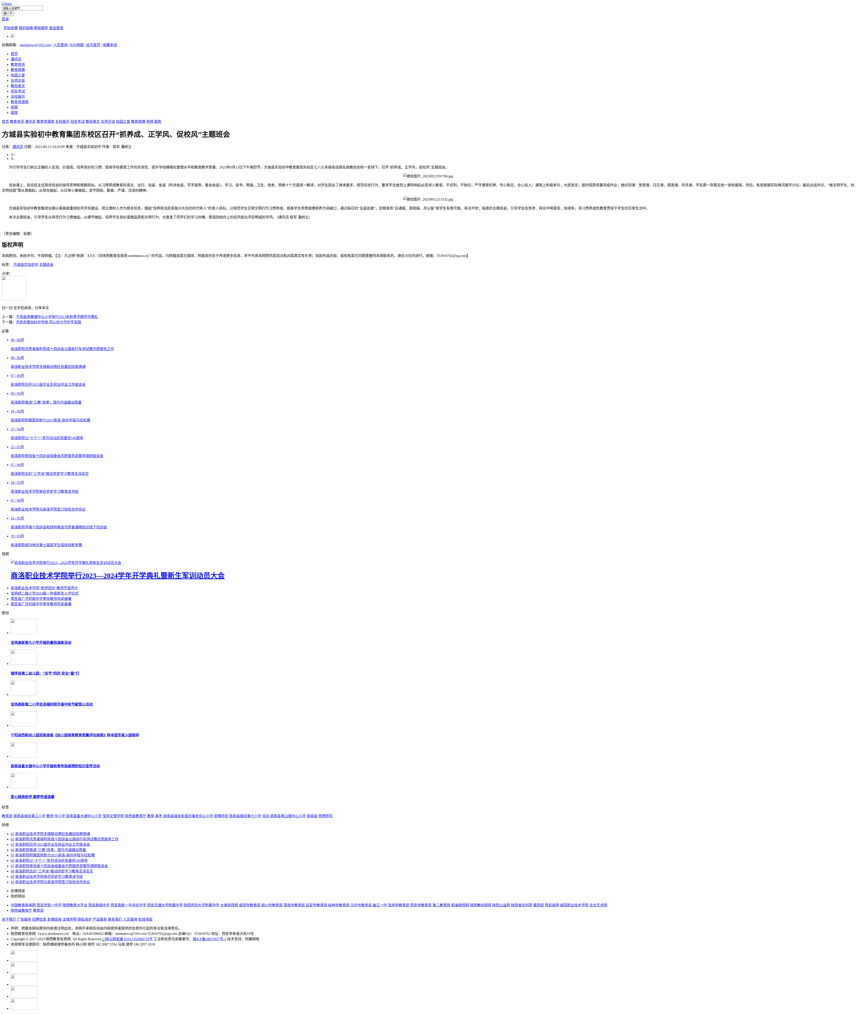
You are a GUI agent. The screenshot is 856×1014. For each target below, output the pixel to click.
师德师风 (325, 816)
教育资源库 (20, 102)
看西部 (538, 905)
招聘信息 (39, 919)
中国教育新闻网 (23, 905)
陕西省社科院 (521, 905)
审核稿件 (41, 28)
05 (12, 855)
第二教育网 (441, 905)
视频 (14, 107)
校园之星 (18, 75)
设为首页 (93, 45)
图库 (14, 113)
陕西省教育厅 (135, 816)
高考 (158, 816)
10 (12, 882)
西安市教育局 (421, 905)
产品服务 (100, 919)
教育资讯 (18, 64)
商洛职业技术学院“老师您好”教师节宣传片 (44, 588)
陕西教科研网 (480, 905)
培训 (265, 816)
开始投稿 (11, 28)
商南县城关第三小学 (29, 816)
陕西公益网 (501, 905)
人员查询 (60, 45)
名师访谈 (18, 80)
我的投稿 (26, 28)
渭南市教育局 (294, 905)
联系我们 (115, 919)
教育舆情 (18, 70)
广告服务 (24, 919)
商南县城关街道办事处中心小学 (188, 816)
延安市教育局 (316, 905)
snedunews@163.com (35, 45)
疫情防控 (221, 816)
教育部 (7, 816)
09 (12, 877)
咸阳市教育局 (249, 905)
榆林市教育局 (339, 905)
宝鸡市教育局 (398, 905)
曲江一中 (380, 905)
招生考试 (18, 91)
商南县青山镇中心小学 (288, 816)
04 (12, 850)
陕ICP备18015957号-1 (209, 939)
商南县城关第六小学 (245, 816)
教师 (50, 816)
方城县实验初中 (25, 265)
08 (12, 871)
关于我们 (9, 919)
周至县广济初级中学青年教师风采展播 (41, 599)
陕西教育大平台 (74, 905)
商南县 (312, 816)
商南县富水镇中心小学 (84, 816)
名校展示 (18, 97)
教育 (150, 816)
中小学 (59, 816)
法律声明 (69, 919)
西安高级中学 (99, 905)
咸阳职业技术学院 (574, 905)
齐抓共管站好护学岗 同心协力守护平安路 (48, 322)
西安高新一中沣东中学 (128, 905)
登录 (5, 19)
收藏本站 (110, 45)
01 (12, 834)
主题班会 (46, 265)
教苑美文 (18, 86)
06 (12, 860)
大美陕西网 (229, 905)
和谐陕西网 (460, 905)
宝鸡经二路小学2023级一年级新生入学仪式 (44, 593)
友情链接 (54, 919)
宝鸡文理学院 (113, 816)
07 (12, 866)
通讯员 (16, 59)
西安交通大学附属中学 (165, 905)
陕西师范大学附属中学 (201, 905)
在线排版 (145, 919)
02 (12, 839)
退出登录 (56, 28)
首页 (14, 54)
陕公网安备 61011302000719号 (129, 939)
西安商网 (552, 905)
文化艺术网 (598, 905)
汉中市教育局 (361, 905)
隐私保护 (85, 919)
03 (12, 844)
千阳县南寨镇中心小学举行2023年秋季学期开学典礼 (57, 317)
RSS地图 (77, 45)
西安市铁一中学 (49, 905)
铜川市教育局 (272, 905)
